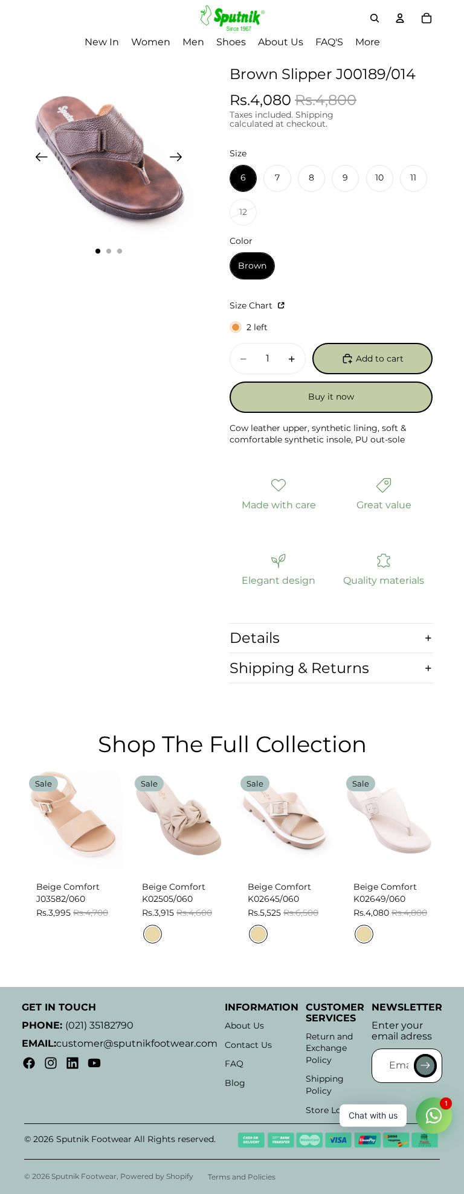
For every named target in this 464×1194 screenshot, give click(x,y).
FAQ (234, 1063)
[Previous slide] (37, 158)
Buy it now (331, 396)
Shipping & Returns (299, 668)
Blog (235, 1082)
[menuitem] (367, 42)
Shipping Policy (325, 1084)
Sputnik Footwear (84, 1176)
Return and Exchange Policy (329, 1048)
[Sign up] (425, 1065)
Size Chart (252, 305)
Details (255, 637)
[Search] (374, 18)
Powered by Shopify (156, 1176)
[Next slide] (179, 158)
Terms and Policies (242, 1176)
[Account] (400, 18)
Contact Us (248, 1044)
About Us (244, 1025)
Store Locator (335, 1110)
